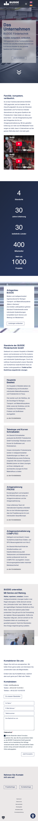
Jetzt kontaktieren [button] (19, 58)
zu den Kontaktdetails (14, 418)
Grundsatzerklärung (19, 812)
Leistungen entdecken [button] (15, 323)
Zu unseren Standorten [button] (12, 696)
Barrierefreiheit (19, 804)
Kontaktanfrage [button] (26, 787)
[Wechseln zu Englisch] (31, 2)
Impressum (18, 799)
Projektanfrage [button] (10, 787)
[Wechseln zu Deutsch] (31, 5)
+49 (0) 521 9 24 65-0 (16, 688)
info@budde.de (14, 685)
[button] (26, 3)
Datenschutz (19, 801)
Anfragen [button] (28, 754)
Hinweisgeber (19, 807)
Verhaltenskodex (19, 809)
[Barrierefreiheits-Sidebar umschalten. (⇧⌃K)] (33, 816)
